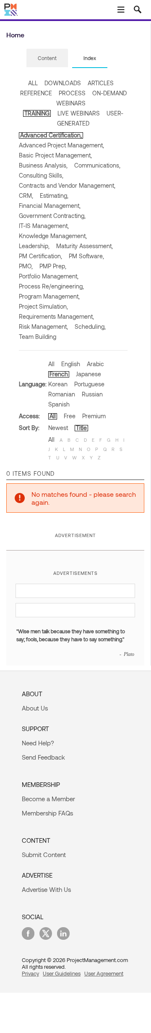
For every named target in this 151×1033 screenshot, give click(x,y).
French (58, 374)
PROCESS (72, 93)
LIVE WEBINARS (78, 113)
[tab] (47, 58)
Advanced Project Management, (61, 145)
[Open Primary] (121, 9)
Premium (94, 415)
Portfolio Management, (48, 276)
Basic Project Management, (55, 155)
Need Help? (38, 743)
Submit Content (44, 854)
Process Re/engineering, (51, 286)
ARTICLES (101, 83)
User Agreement (103, 973)
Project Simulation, (43, 306)
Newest (58, 427)
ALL (33, 83)
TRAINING (36, 113)
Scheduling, (90, 326)
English (70, 363)
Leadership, (34, 245)
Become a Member (48, 798)
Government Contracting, (52, 215)
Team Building (37, 336)
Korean (58, 384)
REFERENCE (36, 93)
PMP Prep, (52, 266)
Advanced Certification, (51, 135)
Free (70, 415)
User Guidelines (62, 973)
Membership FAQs (47, 813)
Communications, (97, 165)
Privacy (30, 973)
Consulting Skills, (41, 175)
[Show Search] (137, 9)
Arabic (95, 363)
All (51, 363)
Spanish (59, 404)
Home (15, 35)
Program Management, (49, 296)
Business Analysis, (43, 165)
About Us (35, 708)
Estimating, (54, 195)
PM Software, (86, 256)
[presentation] (47, 58)
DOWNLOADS (62, 83)
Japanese (88, 374)
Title (81, 427)
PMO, (26, 266)
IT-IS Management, (44, 225)
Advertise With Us (46, 889)
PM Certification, (40, 256)
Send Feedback (43, 757)
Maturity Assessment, (84, 245)
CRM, (26, 195)
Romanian (61, 394)
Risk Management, (43, 326)
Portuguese (89, 384)
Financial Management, (50, 205)
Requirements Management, (56, 316)
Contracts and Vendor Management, (67, 185)
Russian (92, 394)
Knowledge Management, (53, 235)
